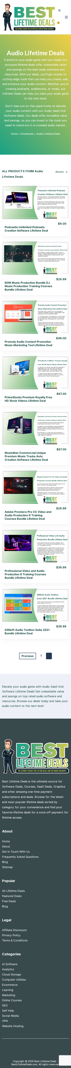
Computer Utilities (14, 979)
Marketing (8, 995)
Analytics (8, 969)
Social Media (10, 1015)
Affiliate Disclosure (14, 930)
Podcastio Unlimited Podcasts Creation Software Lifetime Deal (26, 228)
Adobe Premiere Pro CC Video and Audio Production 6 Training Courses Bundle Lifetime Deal (28, 515)
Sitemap (7, 867)
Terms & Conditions (15, 940)
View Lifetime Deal (35, 206)
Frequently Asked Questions (20, 856)
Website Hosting (12, 1026)
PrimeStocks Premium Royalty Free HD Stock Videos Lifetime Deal (28, 399)
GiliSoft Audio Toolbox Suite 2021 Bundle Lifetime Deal (27, 631)
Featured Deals (12, 896)
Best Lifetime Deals (45, 1061)
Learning (7, 990)
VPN (5, 1021)
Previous (28, 656)
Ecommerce (10, 984)
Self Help (8, 1010)
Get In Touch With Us (16, 851)
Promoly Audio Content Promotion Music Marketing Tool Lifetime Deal (28, 343)
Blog (5, 862)
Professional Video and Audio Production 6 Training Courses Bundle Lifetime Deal (25, 574)
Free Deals (9, 901)
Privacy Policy (11, 935)
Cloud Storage (11, 974)
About (6, 846)
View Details (35, 197)
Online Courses (12, 1000)
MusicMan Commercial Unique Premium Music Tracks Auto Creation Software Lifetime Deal (26, 456)
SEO (5, 1005)
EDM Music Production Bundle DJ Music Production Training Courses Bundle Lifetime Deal (28, 286)
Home (14, 133)
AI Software (9, 964)
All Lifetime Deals (13, 891)
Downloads (27, 133)
